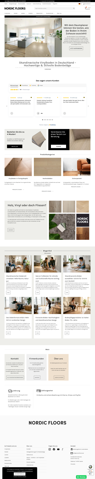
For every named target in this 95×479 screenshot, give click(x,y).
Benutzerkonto (87, 3)
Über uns (7, 466)
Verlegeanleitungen (13, 3)
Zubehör (30, 13)
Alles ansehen (47, 253)
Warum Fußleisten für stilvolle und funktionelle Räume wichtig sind (47, 278)
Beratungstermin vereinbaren (80, 449)
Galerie (6, 3)
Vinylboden (7, 13)
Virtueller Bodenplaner (46, 3)
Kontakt (29, 449)
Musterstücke (49, 13)
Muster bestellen (21, 3)
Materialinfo (39, 13)
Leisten (23, 13)
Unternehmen (30, 465)
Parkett (16, 13)
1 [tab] (47, 238)
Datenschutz (30, 454)
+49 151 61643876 (21, 1)
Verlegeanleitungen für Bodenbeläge (36, 452)
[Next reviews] (88, 106)
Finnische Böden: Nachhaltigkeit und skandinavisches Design (47, 319)
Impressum (29, 3)
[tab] (42, 120)
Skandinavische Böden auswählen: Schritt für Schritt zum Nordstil (76, 278)
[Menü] (93, 465)
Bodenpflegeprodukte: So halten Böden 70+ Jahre (77, 319)
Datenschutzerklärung (27, 471)
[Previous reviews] (6, 106)
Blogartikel (55, 3)
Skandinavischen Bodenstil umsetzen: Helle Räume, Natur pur (17, 278)
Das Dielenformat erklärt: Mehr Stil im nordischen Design (17, 319)
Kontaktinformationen (85, 1)
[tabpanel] (47, 37)
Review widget (43, 125)
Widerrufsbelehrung (37, 3)
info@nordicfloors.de (11, 1)
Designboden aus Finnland (47, 16)
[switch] (90, 474)
